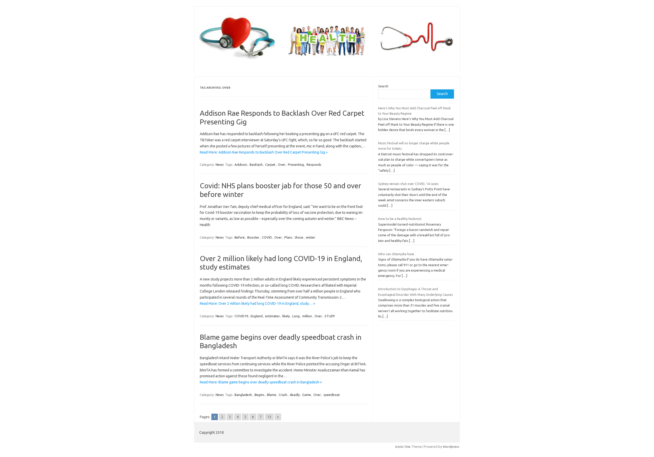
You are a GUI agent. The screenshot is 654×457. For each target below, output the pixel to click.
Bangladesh (243, 394)
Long (296, 316)
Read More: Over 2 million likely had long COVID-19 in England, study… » (257, 303)
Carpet (270, 164)
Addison (241, 164)
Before (240, 237)
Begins (259, 394)
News (220, 164)
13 (269, 417)
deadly (295, 394)
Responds (314, 164)
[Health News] (327, 62)
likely (286, 316)
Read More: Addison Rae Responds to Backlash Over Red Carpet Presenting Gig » (264, 152)
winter (310, 237)
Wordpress (451, 446)
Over (281, 164)
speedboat (331, 394)
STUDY (329, 316)
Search (383, 86)
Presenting (296, 164)
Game (306, 394)
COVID (267, 237)
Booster (253, 237)
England (257, 316)
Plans (288, 237)
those (299, 237)
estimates (272, 316)
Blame (271, 394)
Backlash (256, 164)
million (307, 316)
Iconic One (403, 446)
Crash (283, 394)
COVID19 (241, 316)
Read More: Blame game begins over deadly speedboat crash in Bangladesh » (261, 382)
